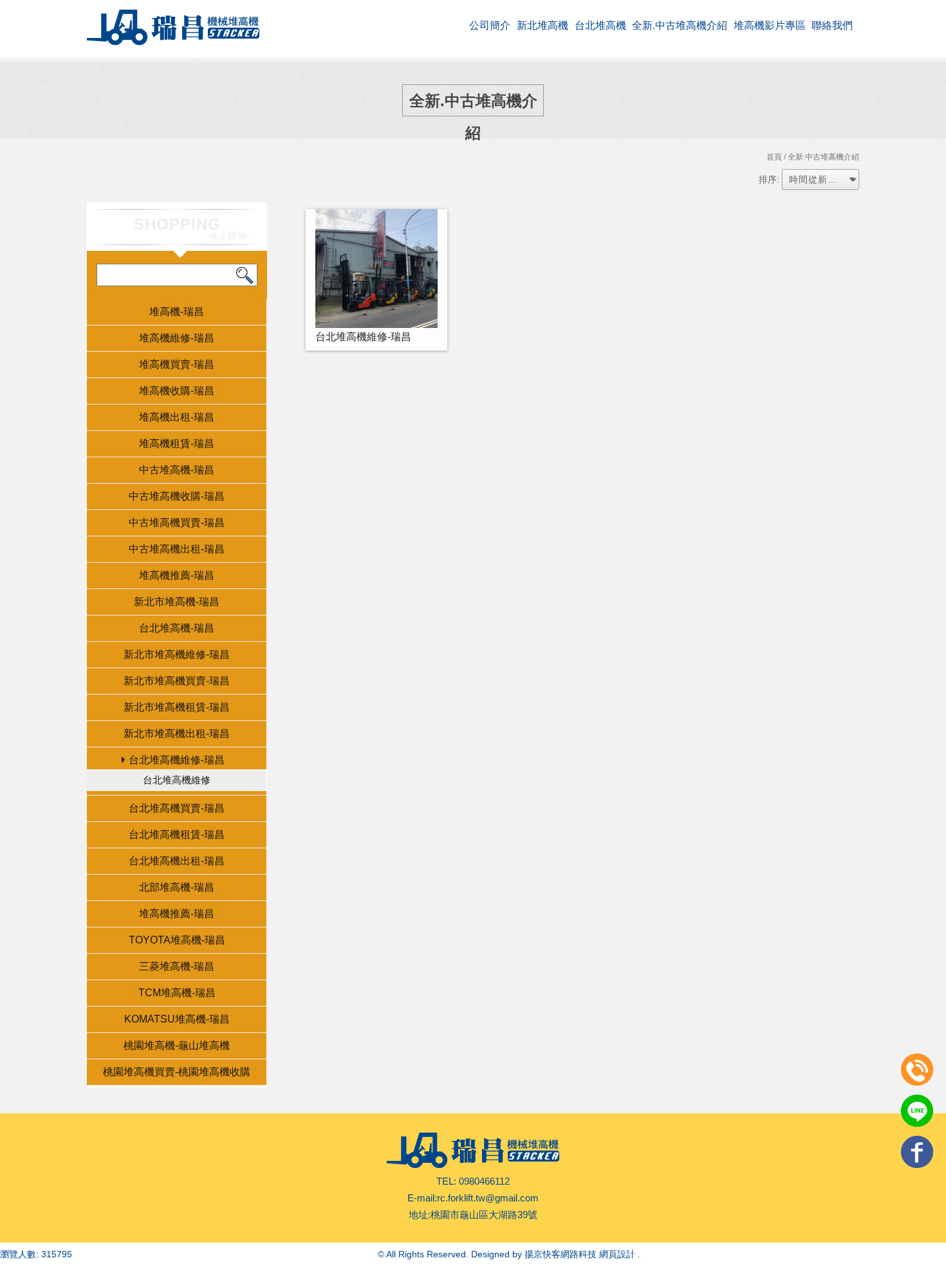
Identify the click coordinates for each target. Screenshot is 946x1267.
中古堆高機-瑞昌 (176, 469)
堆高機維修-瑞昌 (176, 338)
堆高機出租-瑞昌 (176, 417)
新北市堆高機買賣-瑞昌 (177, 680)
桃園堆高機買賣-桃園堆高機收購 (176, 1071)
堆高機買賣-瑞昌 (176, 364)
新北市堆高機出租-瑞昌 (177, 733)
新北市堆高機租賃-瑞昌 (177, 707)
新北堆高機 (542, 25)
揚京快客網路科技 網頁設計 (579, 1254)
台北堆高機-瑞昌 (176, 628)
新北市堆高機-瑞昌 (176, 601)
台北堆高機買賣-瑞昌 (177, 808)
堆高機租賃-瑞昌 (176, 443)
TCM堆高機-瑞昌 (177, 992)
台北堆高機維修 (176, 779)
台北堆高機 (600, 25)
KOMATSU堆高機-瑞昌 (177, 1019)
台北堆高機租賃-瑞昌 (177, 834)
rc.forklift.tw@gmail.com (488, 1197)
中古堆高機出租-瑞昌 (177, 548)
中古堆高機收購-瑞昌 (177, 496)
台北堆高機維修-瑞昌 (177, 759)
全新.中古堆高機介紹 (679, 25)
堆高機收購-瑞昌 (176, 390)
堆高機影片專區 (770, 25)
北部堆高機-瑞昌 (176, 887)
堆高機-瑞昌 (176, 311)
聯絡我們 (832, 25)
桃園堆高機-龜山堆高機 (177, 1045)
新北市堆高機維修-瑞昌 (177, 654)
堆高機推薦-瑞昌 (176, 575)
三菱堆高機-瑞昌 (176, 966)
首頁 (774, 156)
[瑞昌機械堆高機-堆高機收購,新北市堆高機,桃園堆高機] (173, 29)
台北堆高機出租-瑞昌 (177, 860)
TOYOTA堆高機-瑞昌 (177, 939)
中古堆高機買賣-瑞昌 (177, 522)
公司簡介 (489, 25)
